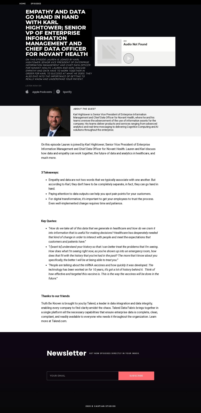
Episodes (36, 3)
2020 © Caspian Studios (100, 406)
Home (22, 3)
